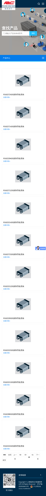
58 (20, 455)
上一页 (15, 455)
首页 (9, 455)
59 (25, 455)
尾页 (4, 460)
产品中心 (6, 58)
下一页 (37, 455)
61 (32, 455)
